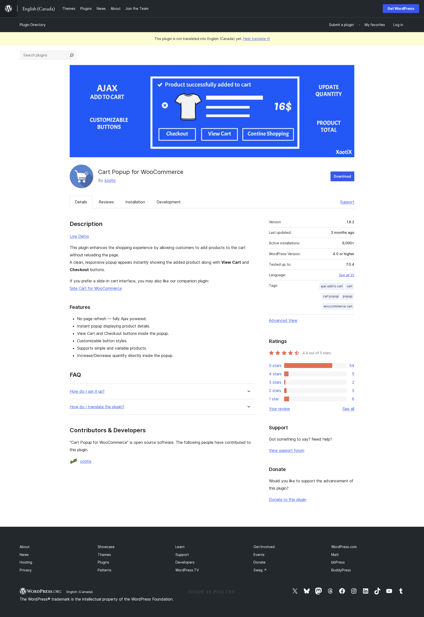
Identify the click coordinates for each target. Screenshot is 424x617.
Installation (135, 201)
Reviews (106, 201)
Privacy (26, 570)
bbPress (338, 562)
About (24, 547)
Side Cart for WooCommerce (96, 288)
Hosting (26, 562)
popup (347, 296)
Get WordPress (400, 8)
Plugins (103, 562)
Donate (259, 562)
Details (81, 201)
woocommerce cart (338, 306)
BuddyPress (341, 570)
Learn (180, 547)
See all (348, 408)
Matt (335, 554)
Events (259, 554)
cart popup (331, 296)
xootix (110, 180)
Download (342, 176)
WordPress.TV (187, 570)
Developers (185, 562)
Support (347, 201)
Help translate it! (256, 39)
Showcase (106, 547)
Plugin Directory (33, 25)
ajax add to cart (332, 286)
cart (349, 286)
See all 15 (346, 275)
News (24, 554)
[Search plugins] (72, 55)
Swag (260, 570)
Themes (104, 554)
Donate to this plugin (287, 499)
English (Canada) (79, 592)
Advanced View (283, 320)
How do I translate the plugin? (97, 407)
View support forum (286, 450)
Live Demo (79, 236)
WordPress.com (344, 547)
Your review (279, 408)
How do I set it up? (87, 391)
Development (169, 201)
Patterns (104, 570)
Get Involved (264, 547)
